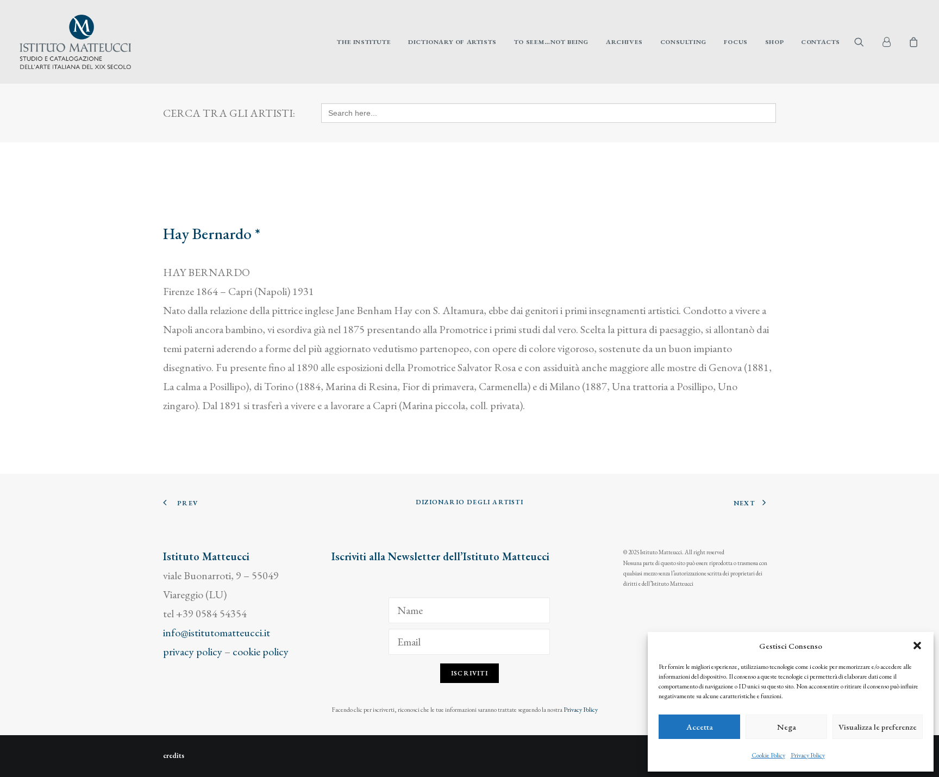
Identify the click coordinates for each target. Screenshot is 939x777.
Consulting (683, 41)
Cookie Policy (768, 755)
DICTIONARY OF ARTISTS (452, 41)
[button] (917, 645)
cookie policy (261, 651)
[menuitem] (363, 42)
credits (173, 755)
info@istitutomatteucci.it (216, 632)
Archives (624, 41)
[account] (891, 42)
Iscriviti (469, 673)
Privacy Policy (808, 755)
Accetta (699, 727)
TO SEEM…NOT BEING (551, 41)
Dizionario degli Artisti (469, 502)
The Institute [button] (364, 41)
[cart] (912, 42)
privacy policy (192, 651)
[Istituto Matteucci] (75, 42)
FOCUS (736, 41)
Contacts (820, 41)
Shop (774, 41)
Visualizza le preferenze (877, 727)
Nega (786, 727)
